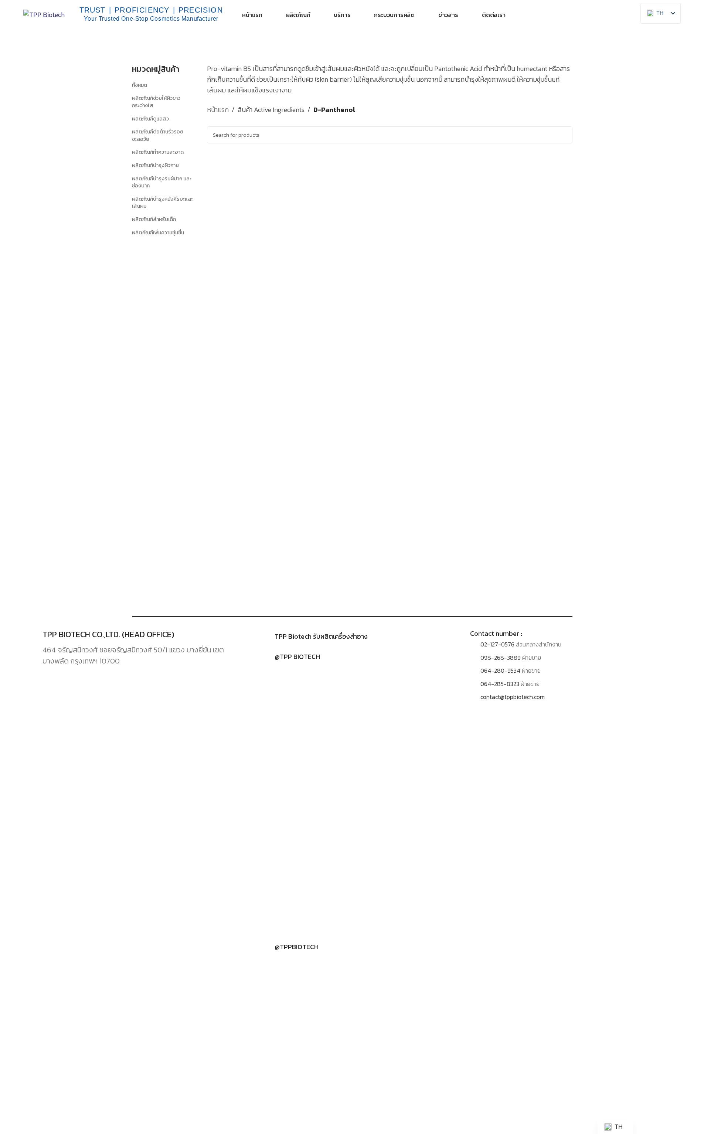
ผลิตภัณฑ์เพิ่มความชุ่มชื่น (158, 233)
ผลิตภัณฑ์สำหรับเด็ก (154, 219)
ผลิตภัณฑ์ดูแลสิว (150, 119)
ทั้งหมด (139, 85)
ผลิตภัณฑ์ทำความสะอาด (158, 152)
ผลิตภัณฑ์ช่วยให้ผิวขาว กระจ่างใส (156, 101)
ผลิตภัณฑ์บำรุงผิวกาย (155, 165)
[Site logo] (44, 14)
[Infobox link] (351, 636)
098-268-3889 (500, 657)
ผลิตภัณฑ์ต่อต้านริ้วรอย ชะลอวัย (157, 135)
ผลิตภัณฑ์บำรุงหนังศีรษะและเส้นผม (162, 202)
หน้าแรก (218, 110)
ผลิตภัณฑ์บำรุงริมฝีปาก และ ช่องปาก (161, 182)
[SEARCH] (563, 134)
